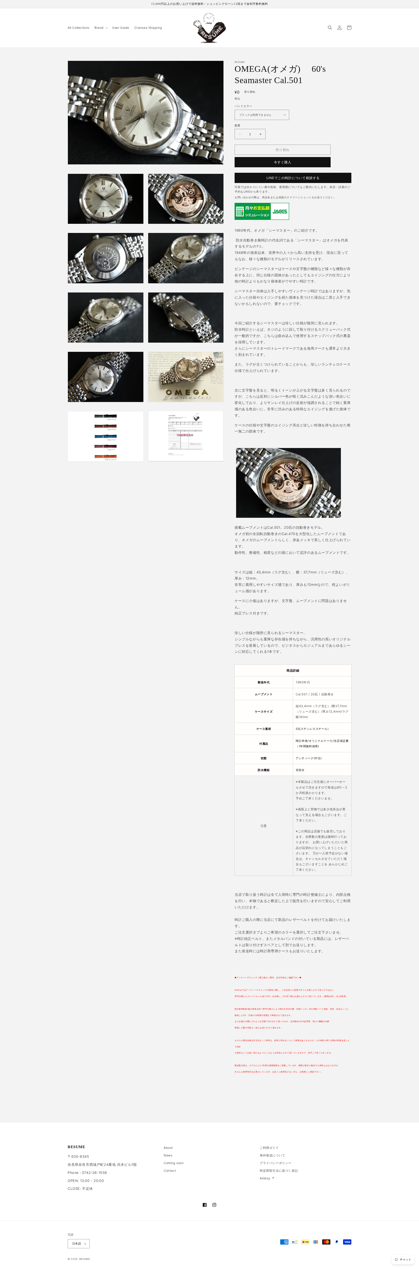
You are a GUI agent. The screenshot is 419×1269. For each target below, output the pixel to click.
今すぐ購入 (282, 162)
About (168, 1147)
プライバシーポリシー (276, 1163)
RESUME (84, 1258)
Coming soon (174, 1163)
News (168, 1155)
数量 (237, 125)
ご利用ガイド (269, 1147)
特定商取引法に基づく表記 (279, 1170)
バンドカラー (243, 106)
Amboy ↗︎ (267, 1178)
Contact (170, 1170)
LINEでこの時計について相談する (293, 178)
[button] (101, 27)
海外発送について (272, 1155)
